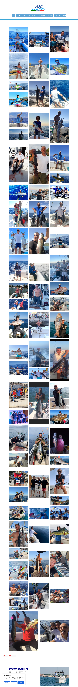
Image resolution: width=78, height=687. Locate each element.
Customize (6, 682)
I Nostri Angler (42, 15)
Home (13, 15)
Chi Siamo (19, 15)
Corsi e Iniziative (59, 15)
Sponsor (50, 15)
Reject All (14, 682)
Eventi (34, 15)
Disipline (27, 15)
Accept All (20, 682)
